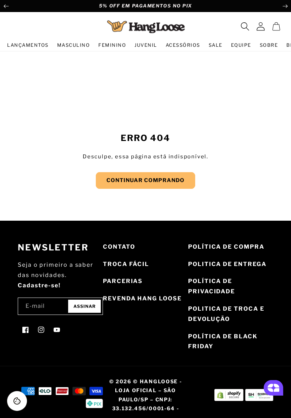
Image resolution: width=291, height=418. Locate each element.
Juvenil (145, 45)
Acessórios (183, 45)
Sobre (269, 45)
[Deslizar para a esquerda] (6, 6)
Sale (216, 45)
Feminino (112, 45)
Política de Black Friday (223, 341)
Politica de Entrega (227, 264)
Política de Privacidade (211, 286)
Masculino (73, 45)
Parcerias (123, 281)
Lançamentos (28, 45)
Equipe (241, 45)
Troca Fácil (126, 264)
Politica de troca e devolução (226, 313)
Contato (119, 246)
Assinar (84, 306)
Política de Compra (226, 246)
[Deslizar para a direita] (285, 6)
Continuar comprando (145, 180)
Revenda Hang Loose (142, 298)
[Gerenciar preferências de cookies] (17, 401)
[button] (245, 26)
